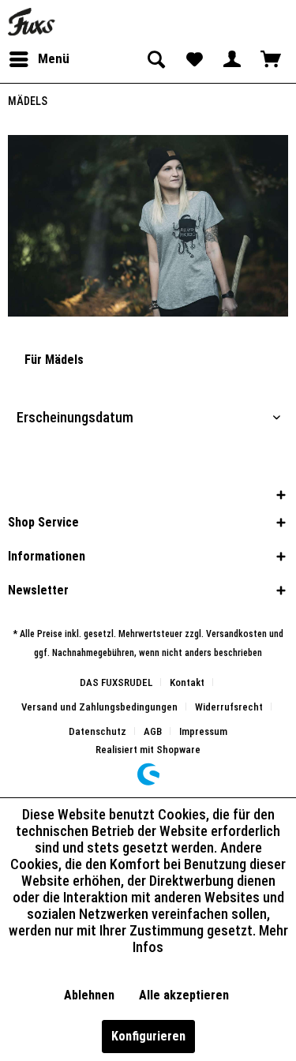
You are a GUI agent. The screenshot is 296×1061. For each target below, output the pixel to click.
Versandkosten (236, 633)
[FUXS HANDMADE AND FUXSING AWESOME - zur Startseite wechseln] (31, 22)
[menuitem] (38, 59)
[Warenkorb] (271, 59)
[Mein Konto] (232, 59)
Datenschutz (97, 731)
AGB (153, 731)
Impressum (203, 731)
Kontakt (187, 682)
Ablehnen (89, 995)
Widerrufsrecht (229, 707)
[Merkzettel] (193, 59)
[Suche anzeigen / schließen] (154, 59)
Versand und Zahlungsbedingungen (99, 707)
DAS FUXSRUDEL (116, 682)
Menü (53, 58)
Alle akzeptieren (184, 995)
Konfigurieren (148, 1036)
